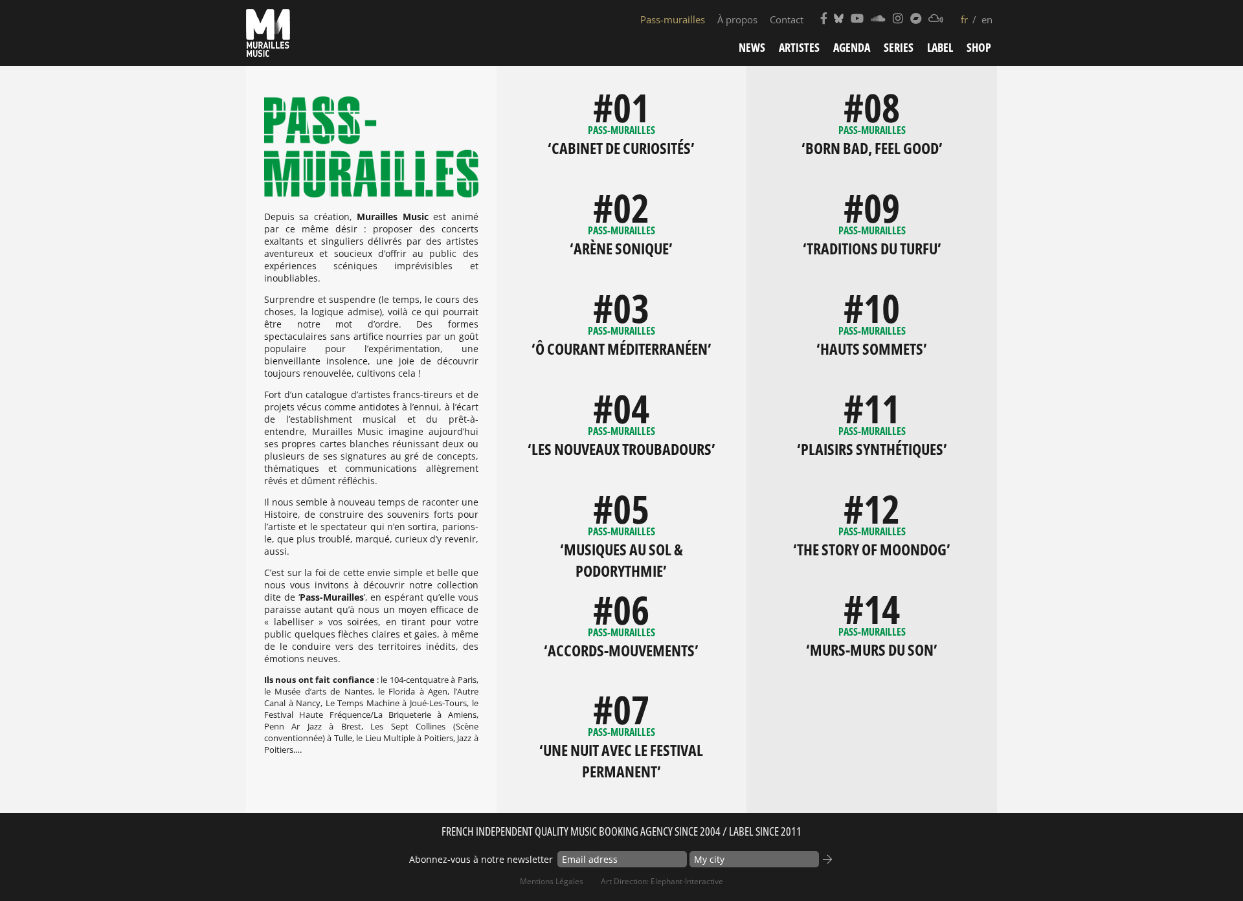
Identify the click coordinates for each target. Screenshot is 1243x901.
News (752, 47)
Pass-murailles (672, 19)
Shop (979, 47)
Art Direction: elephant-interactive (662, 881)
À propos (737, 19)
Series (898, 47)
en (986, 19)
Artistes (799, 47)
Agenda (851, 47)
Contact (786, 19)
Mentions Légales (551, 881)
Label (940, 47)
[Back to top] (1206, 864)
